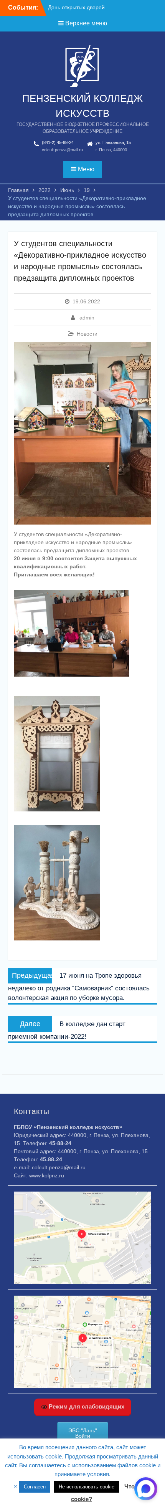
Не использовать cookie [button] (86, 1487)
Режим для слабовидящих (85, 1406)
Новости (87, 334)
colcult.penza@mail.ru (62, 149)
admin (86, 318)
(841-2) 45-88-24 (58, 142)
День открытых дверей (76, 7)
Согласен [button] (35, 1487)
